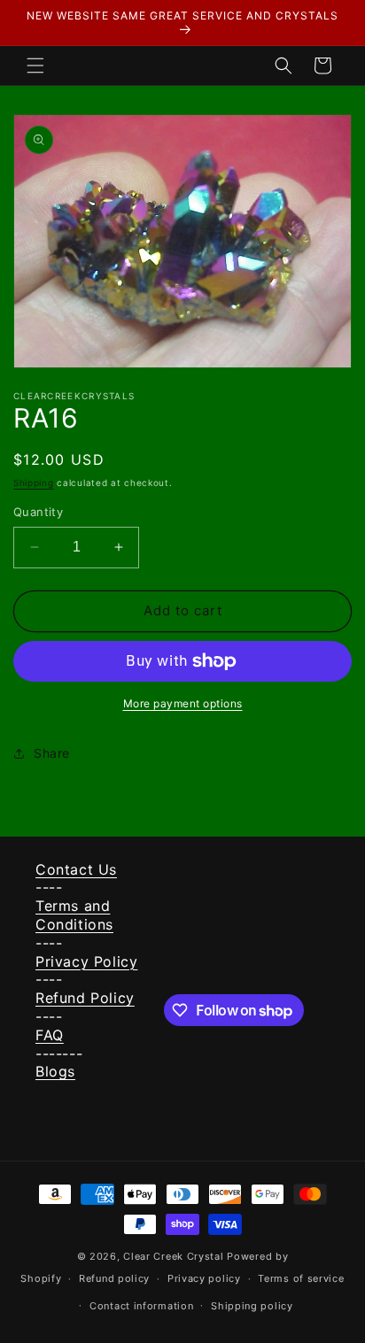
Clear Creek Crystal (173, 1256)
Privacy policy (204, 1278)
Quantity (38, 512)
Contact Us (76, 869)
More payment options (183, 703)
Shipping (33, 482)
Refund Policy (85, 998)
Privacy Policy (86, 961)
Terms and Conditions (74, 915)
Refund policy (114, 1278)
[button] (35, 65)
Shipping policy (252, 1306)
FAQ (49, 1035)
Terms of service (301, 1278)
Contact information (141, 1306)
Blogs (55, 1071)
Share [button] (52, 752)
